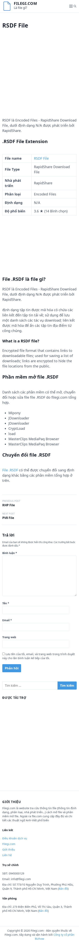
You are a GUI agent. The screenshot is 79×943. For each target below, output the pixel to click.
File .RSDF (10, 470)
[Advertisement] (39, 78)
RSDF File (41, 158)
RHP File (8, 505)
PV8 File (8, 518)
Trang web (9, 637)
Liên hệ (7, 855)
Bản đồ (63, 888)
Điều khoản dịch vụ (14, 838)
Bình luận (9, 553)
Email (7, 620)
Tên (5, 603)
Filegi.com (25, 3)
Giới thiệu (8, 849)
